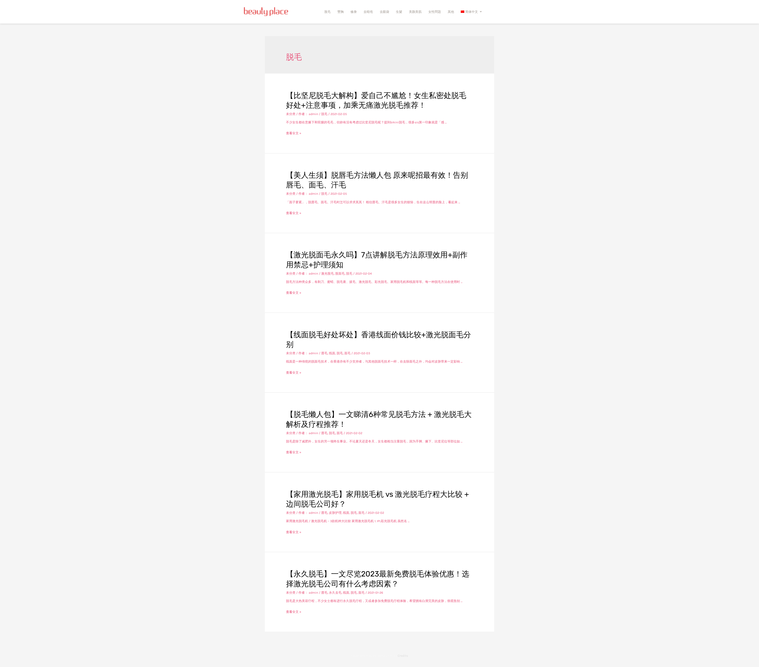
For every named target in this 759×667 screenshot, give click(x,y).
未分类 (290, 114)
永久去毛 (335, 592)
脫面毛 (340, 273)
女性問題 (434, 11)
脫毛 (327, 11)
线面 (332, 353)
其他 (451, 11)
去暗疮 (368, 11)
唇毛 (324, 353)
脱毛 (324, 114)
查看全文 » (293, 133)
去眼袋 (384, 11)
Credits (403, 656)
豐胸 (340, 11)
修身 (353, 11)
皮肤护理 (335, 513)
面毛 (347, 353)
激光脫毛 (327, 273)
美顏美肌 (415, 11)
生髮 (399, 11)
